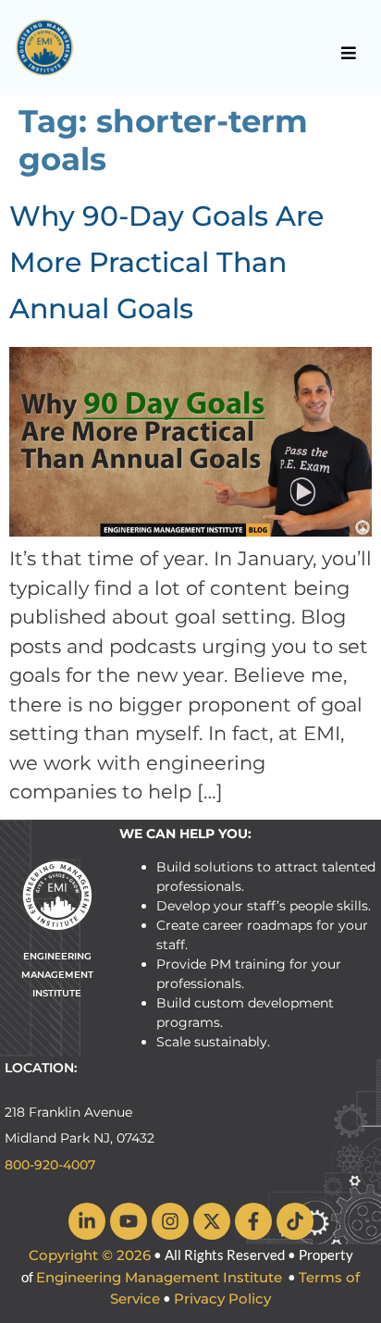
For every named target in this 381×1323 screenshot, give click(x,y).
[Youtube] (128, 1221)
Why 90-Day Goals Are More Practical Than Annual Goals (166, 262)
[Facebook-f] (253, 1221)
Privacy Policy (222, 1298)
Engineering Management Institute (159, 1277)
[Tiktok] (295, 1221)
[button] (349, 52)
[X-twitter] (211, 1221)
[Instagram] (170, 1221)
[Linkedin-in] (86, 1221)
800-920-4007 (50, 1164)
